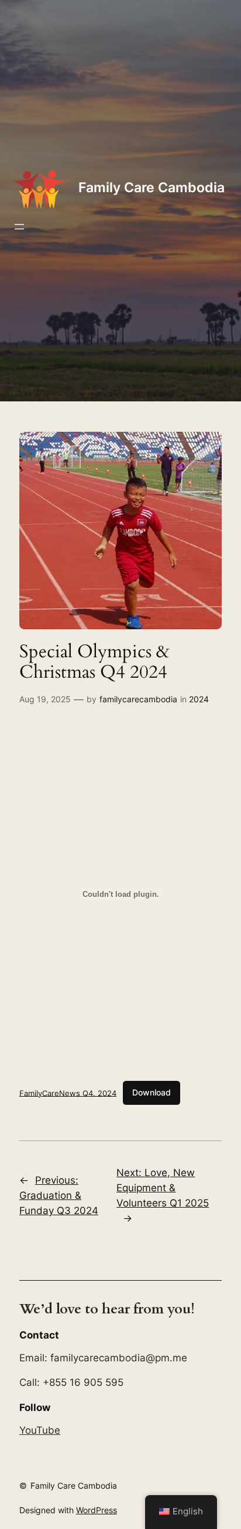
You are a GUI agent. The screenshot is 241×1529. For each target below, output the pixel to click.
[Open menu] (19, 227)
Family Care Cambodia (151, 187)
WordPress (96, 1510)
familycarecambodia (138, 699)
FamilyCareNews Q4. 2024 (67, 1092)
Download (151, 1092)
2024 (199, 699)
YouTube (39, 1430)
